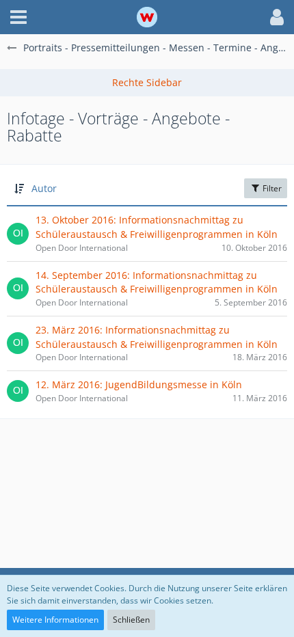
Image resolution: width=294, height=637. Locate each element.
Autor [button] (44, 188)
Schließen (131, 619)
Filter (271, 188)
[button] (18, 17)
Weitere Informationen (55, 619)
